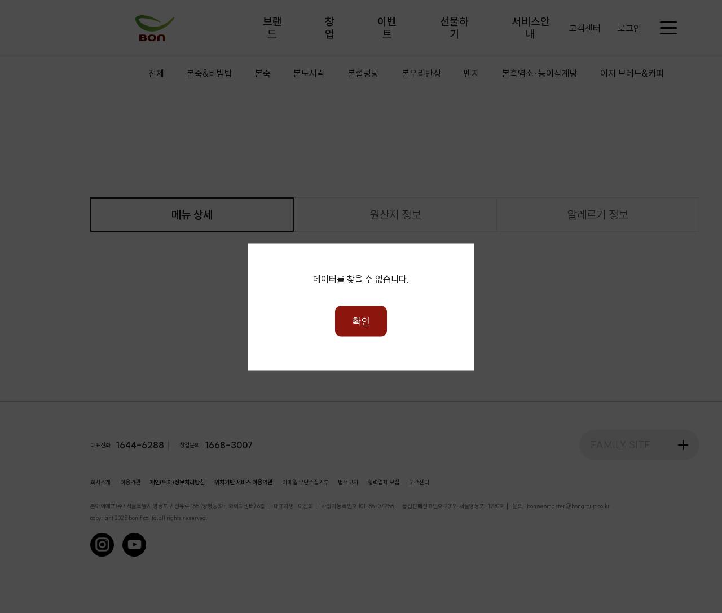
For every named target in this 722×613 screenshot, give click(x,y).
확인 (361, 320)
